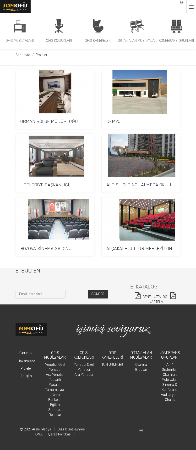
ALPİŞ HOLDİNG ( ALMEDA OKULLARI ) (144, 185)
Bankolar (55, 400)
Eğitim (55, 405)
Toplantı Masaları (55, 382)
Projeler (41, 55)
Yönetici (55, 370)
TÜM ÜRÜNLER (112, 365)
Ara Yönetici (55, 375)
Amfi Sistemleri (170, 367)
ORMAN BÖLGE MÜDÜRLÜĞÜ (49, 121)
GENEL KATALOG (155, 297)
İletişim (26, 376)
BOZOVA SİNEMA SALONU (46, 248)
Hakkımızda (26, 361)
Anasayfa (23, 55)
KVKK (39, 434)
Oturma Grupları (141, 367)
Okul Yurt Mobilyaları (170, 377)
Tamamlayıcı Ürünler (55, 392)
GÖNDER (97, 294)
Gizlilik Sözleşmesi (72, 429)
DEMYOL (114, 121)
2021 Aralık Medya (37, 429)
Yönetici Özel (55, 365)
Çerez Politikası (59, 434)
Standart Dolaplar (55, 412)
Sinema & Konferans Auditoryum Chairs (170, 392)
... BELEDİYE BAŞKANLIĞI (44, 185)
